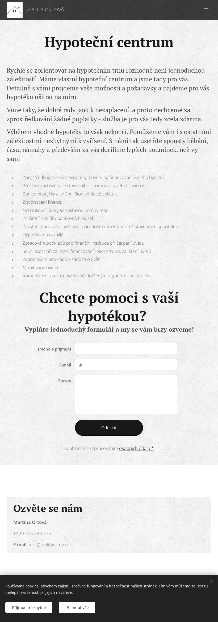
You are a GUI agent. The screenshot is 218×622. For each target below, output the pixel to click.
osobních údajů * (136, 448)
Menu (206, 10)
